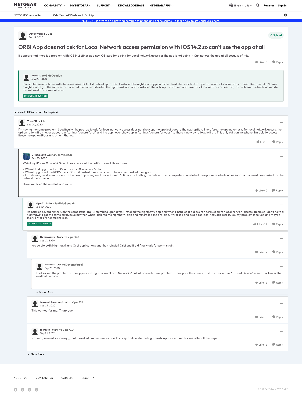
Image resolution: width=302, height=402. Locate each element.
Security (88, 377)
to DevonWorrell (72, 264)
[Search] (258, 5)
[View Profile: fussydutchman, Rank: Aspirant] (34, 303)
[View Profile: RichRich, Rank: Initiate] (34, 331)
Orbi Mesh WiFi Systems (67, 15)
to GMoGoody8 (52, 75)
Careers (67, 377)
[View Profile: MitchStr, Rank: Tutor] (39, 266)
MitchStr (50, 264)
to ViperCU (65, 154)
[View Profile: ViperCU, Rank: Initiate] (21, 122)
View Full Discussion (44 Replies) (37, 112)
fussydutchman (48, 302)
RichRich (45, 329)
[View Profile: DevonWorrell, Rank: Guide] (22, 35)
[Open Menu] (285, 15)
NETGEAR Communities (27, 15)
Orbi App (90, 15)
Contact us (44, 377)
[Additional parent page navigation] (47, 15)
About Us (20, 377)
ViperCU (36, 75)
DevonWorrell (37, 33)
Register (269, 5)
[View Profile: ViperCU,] (26, 77)
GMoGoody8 (39, 155)
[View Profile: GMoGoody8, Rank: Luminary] (26, 156)
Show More (46, 292)
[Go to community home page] (25, 5)
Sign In (282, 5)
